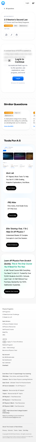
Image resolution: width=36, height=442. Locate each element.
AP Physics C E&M (8, 406)
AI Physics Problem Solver (10, 324)
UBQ (3, 335)
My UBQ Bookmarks (8, 357)
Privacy (4, 430)
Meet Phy (5, 332)
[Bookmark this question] (6, 35)
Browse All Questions (18, 83)
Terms (16, 430)
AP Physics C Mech (8, 403)
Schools (10, 430)
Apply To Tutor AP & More (13, 342)
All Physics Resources (9, 327)
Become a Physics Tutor (9, 350)
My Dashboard (7, 360)
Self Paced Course (8, 329)
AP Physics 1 (6, 396)
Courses (5, 379)
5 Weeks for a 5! (7, 317)
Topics (4, 393)
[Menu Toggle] (33, 3)
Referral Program (7, 345)
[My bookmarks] (16, 35)
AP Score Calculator (8, 386)
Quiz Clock (5, 382)
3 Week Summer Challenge (10, 314)
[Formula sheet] (11, 35)
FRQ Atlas (5, 376)
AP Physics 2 (6, 400)
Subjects (5, 390)
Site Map (25, 430)
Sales (20, 430)
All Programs (6, 312)
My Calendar (6, 363)
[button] (18, 78)
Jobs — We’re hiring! (8, 347)
